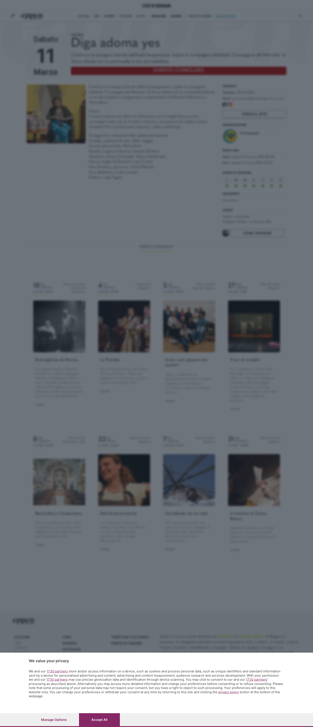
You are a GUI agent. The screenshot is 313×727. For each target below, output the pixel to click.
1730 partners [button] (57, 671)
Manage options (54, 720)
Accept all (99, 720)
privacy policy (228, 692)
